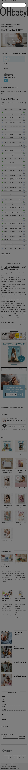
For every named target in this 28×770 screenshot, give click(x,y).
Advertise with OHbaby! (13, 5)
